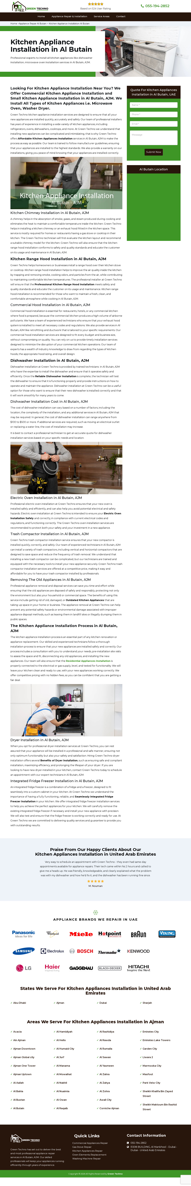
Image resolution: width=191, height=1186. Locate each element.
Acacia (17, 1031)
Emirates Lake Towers (156, 1040)
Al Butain (18, 1108)
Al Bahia (18, 1091)
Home (41, 16)
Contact (120, 16)
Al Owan (61, 1099)
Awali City (105, 1099)
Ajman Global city (23, 1057)
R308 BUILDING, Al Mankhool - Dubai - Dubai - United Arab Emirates (154, 1149)
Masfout (148, 1074)
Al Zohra (105, 1091)
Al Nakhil (61, 1082)
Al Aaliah (18, 1082)
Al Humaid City (65, 1048)
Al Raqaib (62, 1108)
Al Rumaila (106, 1048)
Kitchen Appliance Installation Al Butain (69, 23)
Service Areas (102, 16)
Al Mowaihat (64, 1074)
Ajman (60, 1002)
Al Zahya (105, 1082)
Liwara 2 (148, 1057)
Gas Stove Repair (81, 1147)
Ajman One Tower (24, 1065)
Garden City (150, 1048)
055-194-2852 (157, 6)
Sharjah (147, 1002)
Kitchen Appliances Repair (87, 1150)
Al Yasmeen (107, 1065)
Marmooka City (152, 1065)
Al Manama (63, 1065)
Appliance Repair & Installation (69, 16)
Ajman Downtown (24, 1048)
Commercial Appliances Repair (90, 1143)
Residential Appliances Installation (88, 661)
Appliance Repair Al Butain (32, 23)
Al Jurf (60, 1057)
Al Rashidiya (107, 1031)
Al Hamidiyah (64, 1031)
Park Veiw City (151, 1082)
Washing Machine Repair (86, 1158)
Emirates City (151, 1031)
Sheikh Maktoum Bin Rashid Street (160, 1107)
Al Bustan (19, 1099)
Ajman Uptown (22, 1074)
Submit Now (153, 152)
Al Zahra (105, 1074)
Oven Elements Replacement (89, 1154)
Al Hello (61, 1040)
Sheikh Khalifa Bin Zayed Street (158, 1094)
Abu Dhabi (19, 1002)
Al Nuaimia (62, 1091)
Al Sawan (105, 1057)
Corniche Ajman (109, 1108)
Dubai (103, 1002)
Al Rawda (105, 1040)
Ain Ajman (19, 1040)
